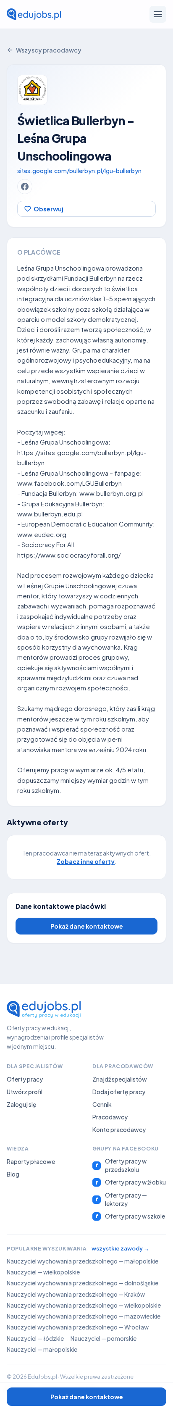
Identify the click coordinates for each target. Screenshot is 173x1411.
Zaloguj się (22, 1104)
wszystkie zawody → (120, 1248)
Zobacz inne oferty (86, 861)
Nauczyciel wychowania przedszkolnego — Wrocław (78, 1327)
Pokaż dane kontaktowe (86, 926)
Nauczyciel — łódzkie (35, 1338)
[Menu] (157, 14)
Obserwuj (48, 209)
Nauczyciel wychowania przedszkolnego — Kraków (76, 1294)
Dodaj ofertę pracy (118, 1091)
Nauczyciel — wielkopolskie (43, 1272)
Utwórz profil (24, 1091)
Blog (13, 1174)
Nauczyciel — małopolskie (42, 1349)
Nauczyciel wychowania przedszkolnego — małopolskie (82, 1261)
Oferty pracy (25, 1079)
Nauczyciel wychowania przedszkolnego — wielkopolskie (84, 1305)
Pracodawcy (110, 1117)
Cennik (102, 1104)
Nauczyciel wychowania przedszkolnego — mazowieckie (83, 1316)
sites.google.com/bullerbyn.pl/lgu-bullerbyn (79, 170)
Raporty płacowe (31, 1161)
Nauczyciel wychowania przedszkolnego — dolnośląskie (82, 1283)
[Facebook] (24, 186)
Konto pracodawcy (119, 1129)
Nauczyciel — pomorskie (103, 1338)
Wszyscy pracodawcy (48, 50)
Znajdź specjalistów (119, 1079)
